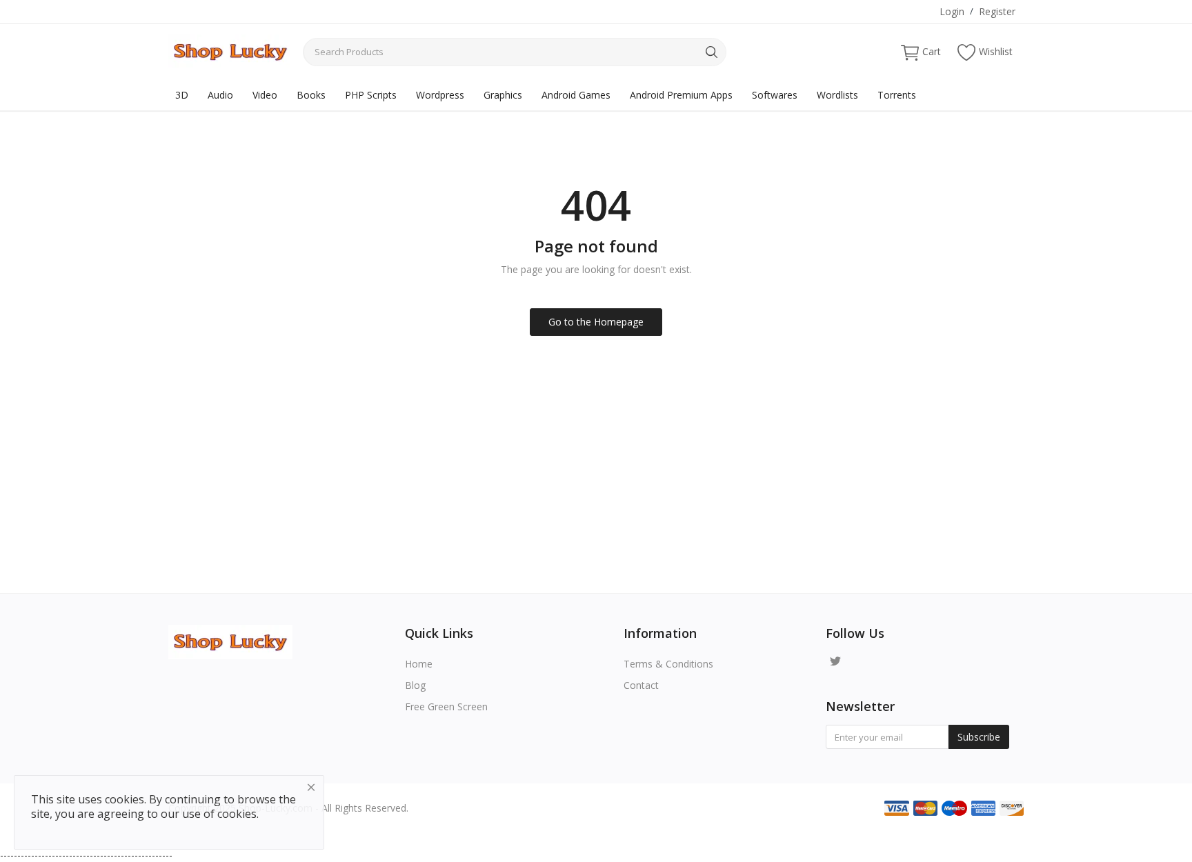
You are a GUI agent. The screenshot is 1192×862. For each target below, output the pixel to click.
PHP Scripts (371, 94)
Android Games (576, 94)
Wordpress (440, 94)
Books (311, 94)
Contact (641, 685)
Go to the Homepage (596, 321)
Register (997, 11)
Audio (220, 94)
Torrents (896, 94)
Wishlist (996, 51)
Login (952, 11)
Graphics (503, 94)
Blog (415, 685)
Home (419, 663)
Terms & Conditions (668, 663)
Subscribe (978, 736)
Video (264, 94)
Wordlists (837, 94)
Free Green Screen (446, 706)
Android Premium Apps (681, 94)
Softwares (774, 94)
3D (181, 94)
